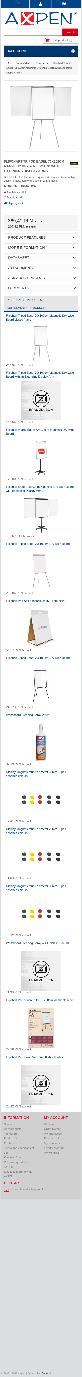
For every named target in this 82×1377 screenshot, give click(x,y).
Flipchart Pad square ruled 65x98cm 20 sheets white (40, 1000)
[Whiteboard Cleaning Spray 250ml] (41, 742)
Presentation (23, 63)
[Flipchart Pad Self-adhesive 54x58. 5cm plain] (41, 628)
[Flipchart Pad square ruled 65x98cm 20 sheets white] (41, 1028)
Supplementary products (26, 307)
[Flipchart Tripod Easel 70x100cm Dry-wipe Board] (41, 571)
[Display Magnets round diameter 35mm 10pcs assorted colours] (41, 914)
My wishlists (51, 1152)
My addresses (53, 1133)
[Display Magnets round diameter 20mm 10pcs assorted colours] (41, 857)
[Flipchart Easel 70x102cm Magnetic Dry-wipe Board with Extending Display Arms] (41, 514)
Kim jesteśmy (12, 1157)
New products (12, 1128)
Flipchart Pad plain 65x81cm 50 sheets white (35, 1057)
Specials (9, 1124)
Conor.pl (46, 1373)
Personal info (52, 1138)
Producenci (11, 1138)
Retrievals (50, 1124)
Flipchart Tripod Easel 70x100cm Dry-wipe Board (38, 543)
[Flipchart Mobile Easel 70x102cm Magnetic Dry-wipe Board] (41, 457)
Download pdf (14, 197)
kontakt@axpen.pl (31, 1189)
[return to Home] (8, 63)
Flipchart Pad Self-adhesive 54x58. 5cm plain (35, 600)
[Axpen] (41, 19)
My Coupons (52, 1143)
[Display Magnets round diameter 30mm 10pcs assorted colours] (41, 800)
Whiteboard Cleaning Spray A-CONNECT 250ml (37, 943)
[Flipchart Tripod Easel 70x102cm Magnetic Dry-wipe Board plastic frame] (41, 343)
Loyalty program (54, 1147)
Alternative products (24, 299)
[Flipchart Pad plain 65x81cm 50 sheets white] (41, 1085)
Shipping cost (15, 203)
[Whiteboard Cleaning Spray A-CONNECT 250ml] (41, 971)
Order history (52, 1128)
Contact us (11, 1143)
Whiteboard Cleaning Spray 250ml (28, 715)
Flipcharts (42, 63)
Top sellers (11, 1133)
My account (56, 1118)
